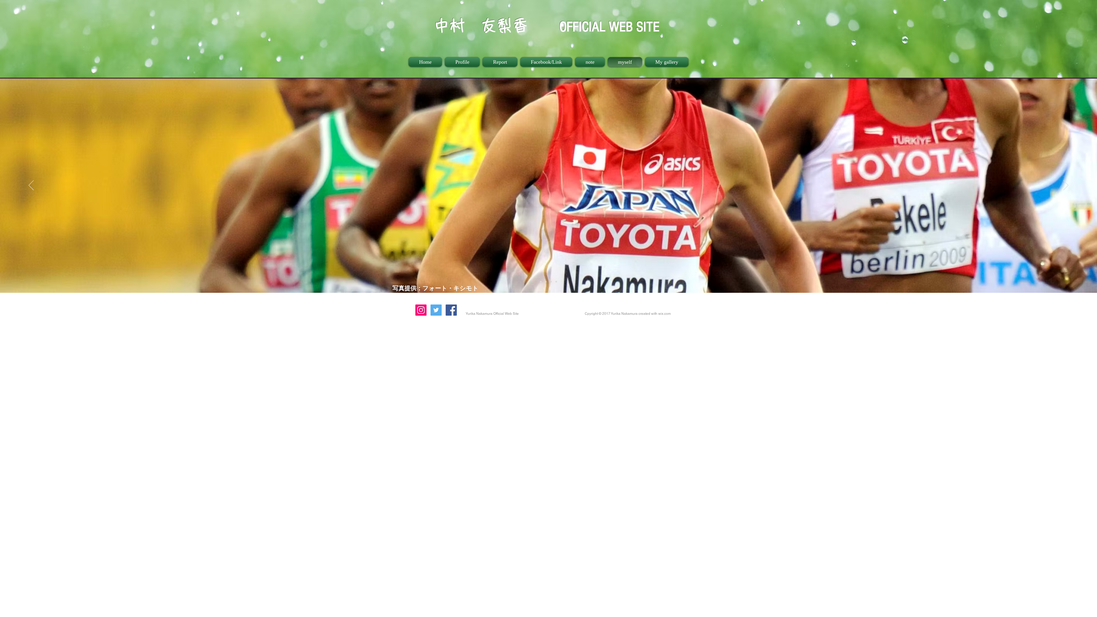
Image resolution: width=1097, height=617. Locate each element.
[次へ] (1065, 185)
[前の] (31, 185)
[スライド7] (556, 282)
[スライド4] (541, 282)
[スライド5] (546, 282)
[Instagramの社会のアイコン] (421, 310)
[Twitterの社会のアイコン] (436, 310)
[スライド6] (551, 282)
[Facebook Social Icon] (451, 310)
